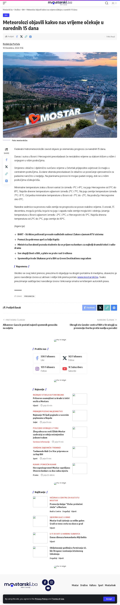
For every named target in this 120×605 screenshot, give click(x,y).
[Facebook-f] (45, 582)
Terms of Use (58, 599)
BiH (6, 15)
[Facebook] (46, 358)
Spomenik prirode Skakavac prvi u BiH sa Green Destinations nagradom (54, 258)
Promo (35, 475)
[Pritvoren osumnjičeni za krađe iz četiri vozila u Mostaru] (79, 398)
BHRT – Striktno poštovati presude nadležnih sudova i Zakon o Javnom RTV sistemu (60, 234)
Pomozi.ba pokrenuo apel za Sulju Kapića (38, 239)
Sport (35, 458)
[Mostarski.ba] (60, 3)
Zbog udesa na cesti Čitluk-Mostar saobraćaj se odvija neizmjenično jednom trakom (49, 434)
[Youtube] (73, 369)
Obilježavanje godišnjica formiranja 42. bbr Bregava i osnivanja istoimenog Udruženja (68, 551)
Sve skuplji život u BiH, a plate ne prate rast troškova (45, 253)
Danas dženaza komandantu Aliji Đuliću (68, 537)
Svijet (35, 422)
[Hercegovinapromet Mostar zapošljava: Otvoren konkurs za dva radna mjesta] (79, 468)
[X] (73, 358)
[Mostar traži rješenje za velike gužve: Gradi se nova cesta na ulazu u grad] (40, 521)
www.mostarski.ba (87, 277)
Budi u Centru (55, 511)
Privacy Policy (41, 599)
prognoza (29, 296)
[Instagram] (46, 369)
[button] (109, 599)
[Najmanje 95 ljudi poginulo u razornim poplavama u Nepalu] (79, 415)
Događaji (66, 511)
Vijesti (35, 405)
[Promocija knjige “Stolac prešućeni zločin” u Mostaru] (40, 501)
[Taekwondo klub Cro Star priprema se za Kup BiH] (79, 451)
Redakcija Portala (11, 44)
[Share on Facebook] (17, 36)
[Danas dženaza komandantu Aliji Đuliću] (40, 537)
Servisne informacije (41, 442)
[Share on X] (21, 36)
